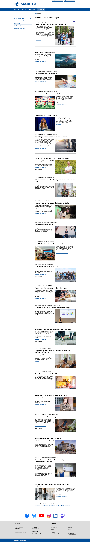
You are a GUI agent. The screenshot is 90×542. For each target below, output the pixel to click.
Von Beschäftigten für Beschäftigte (64, 505)
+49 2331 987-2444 (21, 530)
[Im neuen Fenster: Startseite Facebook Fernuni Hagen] (27, 517)
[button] (30, 18)
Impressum (70, 535)
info (18, 532)
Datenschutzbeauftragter (72, 534)
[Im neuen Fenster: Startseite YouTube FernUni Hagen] (41, 517)
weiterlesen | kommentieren (40, 61)
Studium (16, 9)
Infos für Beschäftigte (19, 18)
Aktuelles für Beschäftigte (19, 20)
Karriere (52, 529)
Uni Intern (41, 9)
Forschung (24, 9)
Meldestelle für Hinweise (37, 529)
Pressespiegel (17, 23)
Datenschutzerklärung (72, 533)
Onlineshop (53, 531)
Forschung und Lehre (48, 505)
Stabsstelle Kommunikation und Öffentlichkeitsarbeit (45, 509)
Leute (57, 505)
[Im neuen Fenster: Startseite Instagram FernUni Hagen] (48, 517)
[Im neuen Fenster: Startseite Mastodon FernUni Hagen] (63, 517)
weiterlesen (38, 40)
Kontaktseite (34, 525)
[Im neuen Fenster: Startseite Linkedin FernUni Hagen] (55, 517)
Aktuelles (52, 525)
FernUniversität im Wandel (20, 28)
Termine (53, 505)
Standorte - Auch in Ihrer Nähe (40, 540)
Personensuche (35, 531)
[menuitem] (23, 18)
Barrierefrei (70, 527)
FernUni (36, 13)
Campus (42, 505)
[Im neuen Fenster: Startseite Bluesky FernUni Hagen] (34, 517)
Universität (32, 9)
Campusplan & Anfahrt (36, 527)
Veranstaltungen (54, 527)
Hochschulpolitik (37, 505)
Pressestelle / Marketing (37, 533)
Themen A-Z (70, 525)
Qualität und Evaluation (19, 25)
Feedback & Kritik (35, 528)
